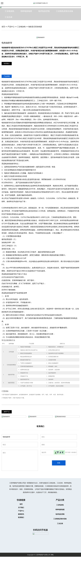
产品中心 (11, 27)
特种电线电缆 (60, 509)
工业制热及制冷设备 (60, 519)
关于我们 (21, 507)
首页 (3, 27)
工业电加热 (21, 27)
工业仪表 (60, 523)
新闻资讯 (21, 514)
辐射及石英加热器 (35, 27)
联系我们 (7, 63)
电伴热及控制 (60, 514)
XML (52, 555)
